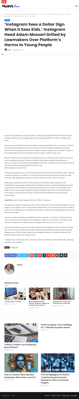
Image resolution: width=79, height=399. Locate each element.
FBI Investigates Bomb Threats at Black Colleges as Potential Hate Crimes (39, 303)
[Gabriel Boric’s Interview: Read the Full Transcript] (64, 294)
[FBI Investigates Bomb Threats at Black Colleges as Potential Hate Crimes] (39, 294)
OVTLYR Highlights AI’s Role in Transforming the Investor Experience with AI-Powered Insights (55, 378)
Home (8, 14)
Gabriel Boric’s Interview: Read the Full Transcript (62, 302)
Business (13, 14)
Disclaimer (74, 395)
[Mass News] (10, 6)
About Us (47, 395)
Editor (9, 50)
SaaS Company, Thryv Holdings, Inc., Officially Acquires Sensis (56, 326)
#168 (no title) (56, 395)
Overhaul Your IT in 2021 (12, 301)
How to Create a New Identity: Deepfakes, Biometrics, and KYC (20, 376)
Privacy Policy (66, 395)
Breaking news (14, 247)
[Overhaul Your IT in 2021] (15, 294)
